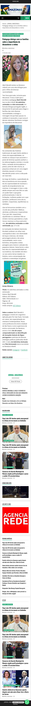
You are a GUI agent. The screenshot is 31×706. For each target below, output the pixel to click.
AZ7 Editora (17, 305)
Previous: (14, 391)
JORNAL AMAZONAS (7, 35)
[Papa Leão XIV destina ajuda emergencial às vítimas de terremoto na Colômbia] (15, 434)
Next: (14, 401)
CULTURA (21, 34)
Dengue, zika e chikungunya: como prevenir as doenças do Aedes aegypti (14, 592)
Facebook (24, 350)
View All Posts (15, 381)
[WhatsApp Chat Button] (27, 702)
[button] (2, 18)
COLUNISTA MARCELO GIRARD (10, 34)
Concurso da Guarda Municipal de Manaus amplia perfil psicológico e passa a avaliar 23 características (15, 473)
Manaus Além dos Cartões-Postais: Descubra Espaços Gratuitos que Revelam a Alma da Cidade (15, 572)
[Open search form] (18, 18)
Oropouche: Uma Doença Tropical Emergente (13, 588)
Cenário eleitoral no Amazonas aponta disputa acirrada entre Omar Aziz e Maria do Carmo (14, 561)
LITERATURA (16, 35)
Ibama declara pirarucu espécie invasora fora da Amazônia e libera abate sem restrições (14, 566)
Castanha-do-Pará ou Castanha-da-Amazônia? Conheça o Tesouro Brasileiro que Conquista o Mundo (14, 583)
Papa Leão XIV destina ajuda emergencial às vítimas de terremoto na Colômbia (15, 419)
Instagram (16, 350)
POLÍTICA (17, 685)
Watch (27, 18)
